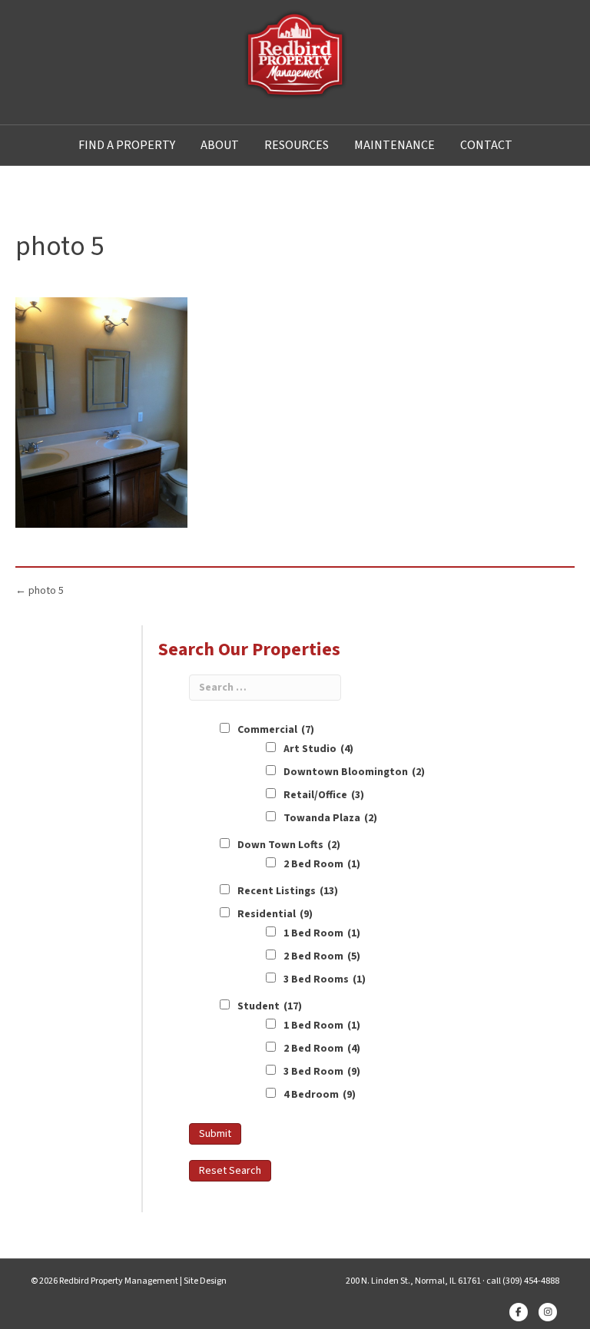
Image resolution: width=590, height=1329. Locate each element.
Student (269, 1006)
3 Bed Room (321, 1071)
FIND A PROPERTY (126, 145)
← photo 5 (39, 590)
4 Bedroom (319, 1094)
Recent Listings (287, 891)
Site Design (205, 1281)
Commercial (275, 729)
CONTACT (486, 145)
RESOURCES (296, 145)
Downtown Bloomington (354, 772)
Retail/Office (323, 795)
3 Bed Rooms (324, 979)
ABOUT (220, 145)
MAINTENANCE (394, 145)
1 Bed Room (321, 933)
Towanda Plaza (330, 818)
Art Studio (318, 749)
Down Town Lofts (288, 845)
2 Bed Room (321, 864)
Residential (275, 914)
